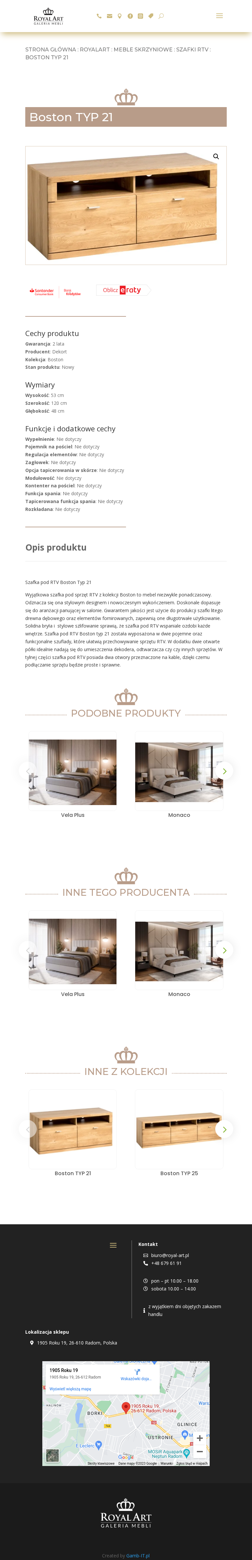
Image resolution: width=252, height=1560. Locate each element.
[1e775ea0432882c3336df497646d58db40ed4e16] (55, 298)
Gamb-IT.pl (138, 1555)
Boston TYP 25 (179, 1173)
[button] (216, 156)
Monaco (179, 815)
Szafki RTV (192, 50)
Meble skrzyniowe (143, 50)
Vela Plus (73, 815)
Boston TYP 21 (73, 1173)
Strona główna (50, 50)
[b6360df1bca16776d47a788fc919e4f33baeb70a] (124, 294)
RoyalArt (95, 50)
